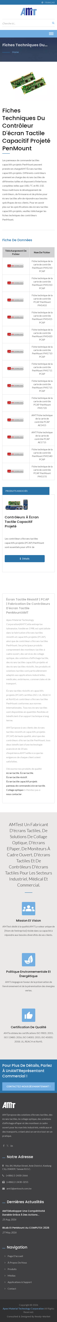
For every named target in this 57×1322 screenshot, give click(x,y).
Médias (12, 1275)
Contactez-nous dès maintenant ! (28, 1086)
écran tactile (12, 772)
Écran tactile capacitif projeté (21, 781)
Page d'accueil (15, 1256)
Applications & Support (20, 1282)
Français (50, 2)
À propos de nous (17, 1262)
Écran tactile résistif (16, 777)
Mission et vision (28, 920)
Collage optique (14, 789)
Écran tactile (26, 772)
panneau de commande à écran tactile (25, 785)
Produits (12, 1269)
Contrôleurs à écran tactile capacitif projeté (22, 522)
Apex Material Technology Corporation (23, 1308)
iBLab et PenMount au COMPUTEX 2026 (25, 1227)
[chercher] (52, 23)
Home (15, 52)
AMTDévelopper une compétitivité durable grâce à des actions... (23, 1212)
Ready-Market (42, 1316)
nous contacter (14, 794)
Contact (12, 1288)
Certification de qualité (28, 1027)
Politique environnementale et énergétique (28, 974)
